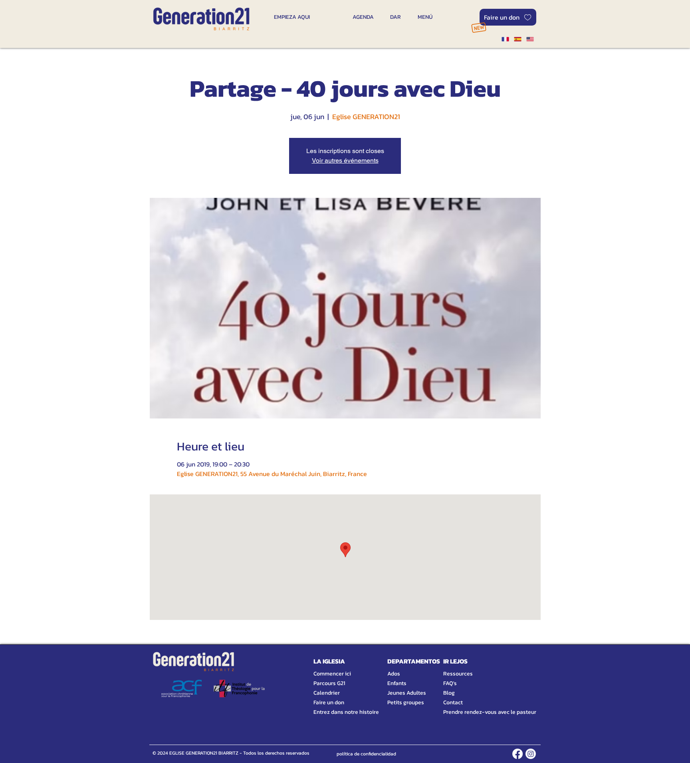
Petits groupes (405, 702)
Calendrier (326, 693)
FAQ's (450, 683)
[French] (505, 39)
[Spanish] (517, 39)
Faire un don (328, 702)
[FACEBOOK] (517, 754)
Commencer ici (332, 673)
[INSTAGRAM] (530, 754)
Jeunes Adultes (406, 693)
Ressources (458, 673)
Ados (393, 673)
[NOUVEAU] (479, 27)
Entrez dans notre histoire (336, 712)
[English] (530, 39)
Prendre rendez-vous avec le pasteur (480, 712)
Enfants (396, 683)
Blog (449, 693)
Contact (453, 702)
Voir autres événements (345, 160)
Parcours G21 (329, 683)
